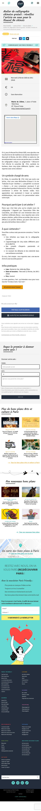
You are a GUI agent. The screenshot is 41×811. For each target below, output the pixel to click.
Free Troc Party (4, 674)
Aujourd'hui (4, 700)
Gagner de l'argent (5, 761)
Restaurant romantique (6, 734)
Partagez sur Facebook (20, 310)
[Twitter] (24, 38)
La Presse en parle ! (30, 790)
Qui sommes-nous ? (11, 792)
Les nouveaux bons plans (6, 682)
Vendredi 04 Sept (5, 708)
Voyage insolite (25, 732)
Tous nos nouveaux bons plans (29, 532)
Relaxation (3, 743)
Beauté (2, 747)
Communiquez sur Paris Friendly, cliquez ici (13, 335)
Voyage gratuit (25, 734)
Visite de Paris (25, 680)
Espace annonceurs (5, 689)
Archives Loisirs (25, 743)
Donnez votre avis (14, 34)
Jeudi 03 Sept (4, 706)
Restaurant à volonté (5, 730)
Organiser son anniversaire (28, 698)
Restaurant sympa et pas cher (8, 732)
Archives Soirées (25, 745)
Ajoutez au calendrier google (22, 315)
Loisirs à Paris (17, 25)
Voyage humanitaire (26, 730)
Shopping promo (25, 709)
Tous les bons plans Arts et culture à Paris (25, 463)
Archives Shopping (26, 752)
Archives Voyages (25, 751)
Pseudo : (3, 363)
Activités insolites (31, 499)
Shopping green (25, 711)
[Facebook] (20, 38)
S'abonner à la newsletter (20, 618)
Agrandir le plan (8, 142)
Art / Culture (24, 682)
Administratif (4, 765)
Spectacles (24, 676)
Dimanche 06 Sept (5, 711)
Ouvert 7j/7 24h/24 (5, 767)
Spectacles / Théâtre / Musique (10, 500)
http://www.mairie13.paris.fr (21, 109)
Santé (2, 745)
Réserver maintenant (12, 287)
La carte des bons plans (6, 680)
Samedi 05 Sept (4, 710)
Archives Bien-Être (26, 749)
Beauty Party (4, 678)
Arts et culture (27, 25)
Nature (23, 684)
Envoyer (20, 397)
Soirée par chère (25, 694)
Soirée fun (24, 696)
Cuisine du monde (5, 727)
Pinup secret (20, 799)
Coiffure (3, 749)
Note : (3, 371)
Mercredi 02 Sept (5, 704)
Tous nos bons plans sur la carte (22, 553)
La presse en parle (5, 687)
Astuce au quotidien (5, 759)
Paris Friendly (7, 25)
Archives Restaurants (26, 747)
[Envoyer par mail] (27, 38)
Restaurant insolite (5, 728)
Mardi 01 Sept (4, 702)
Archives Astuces (25, 754)
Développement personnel (7, 751)
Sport (31, 521)
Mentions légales (30, 792)
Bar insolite (24, 692)
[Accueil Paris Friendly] (20, 3)
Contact (3, 691)
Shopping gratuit (25, 707)
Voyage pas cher (25, 728)
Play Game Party (5, 676)
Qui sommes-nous (5, 685)
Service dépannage (5, 763)
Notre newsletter (5, 684)
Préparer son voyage (26, 727)
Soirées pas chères (10, 521)
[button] (9, 3)
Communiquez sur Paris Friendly (11, 790)
